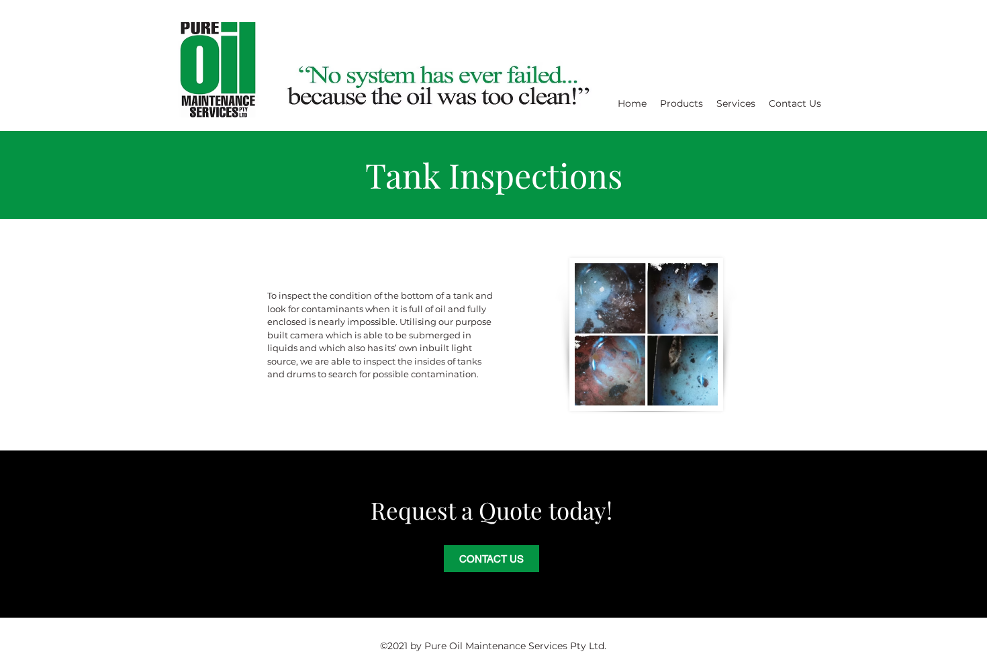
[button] (681, 103)
